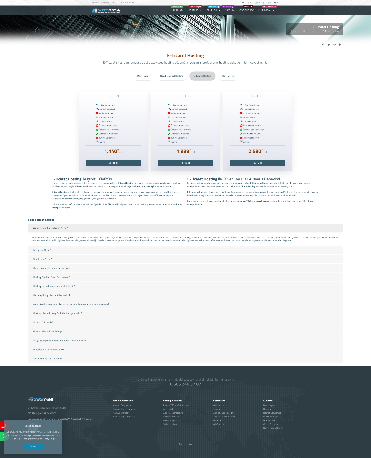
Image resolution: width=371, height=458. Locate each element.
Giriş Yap (248, 2)
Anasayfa (295, 31)
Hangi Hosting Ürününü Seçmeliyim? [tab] (52, 268)
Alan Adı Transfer (121, 413)
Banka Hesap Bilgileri (273, 428)
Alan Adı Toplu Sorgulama (125, 409)
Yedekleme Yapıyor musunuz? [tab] (48, 349)
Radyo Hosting (170, 424)
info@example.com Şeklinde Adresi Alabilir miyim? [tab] (59, 340)
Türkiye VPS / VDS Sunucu (176, 405)
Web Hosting (143, 76)
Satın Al (113, 163)
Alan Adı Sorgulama (122, 405)
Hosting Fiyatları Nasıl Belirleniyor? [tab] (51, 277)
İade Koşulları (269, 420)
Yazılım (216, 409)
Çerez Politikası (270, 424)
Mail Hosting (228, 76)
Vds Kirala (218, 420)
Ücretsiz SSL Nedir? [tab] (43, 322)
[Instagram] (180, 444)
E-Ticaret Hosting (202, 76)
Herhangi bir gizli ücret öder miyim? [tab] (51, 295)
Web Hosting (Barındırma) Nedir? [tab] (50, 228)
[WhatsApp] (190, 444)
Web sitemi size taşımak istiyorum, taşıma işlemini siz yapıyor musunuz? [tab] (71, 304)
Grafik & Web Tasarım (223, 413)
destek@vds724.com (104, 2)
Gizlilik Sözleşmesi (272, 417)
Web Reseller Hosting (173, 413)
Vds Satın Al (218, 424)
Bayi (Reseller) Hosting (171, 76)
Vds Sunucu (218, 405)
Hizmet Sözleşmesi (272, 413)
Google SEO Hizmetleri (224, 417)
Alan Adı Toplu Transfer (124, 417)
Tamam (33, 446)
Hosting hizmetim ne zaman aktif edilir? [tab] (54, 286)
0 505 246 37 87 (126, 2)
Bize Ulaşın (268, 405)
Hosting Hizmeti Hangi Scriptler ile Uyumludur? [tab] (57, 313)
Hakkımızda (268, 409)
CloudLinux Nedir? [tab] (42, 259)
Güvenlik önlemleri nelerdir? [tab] (47, 358)
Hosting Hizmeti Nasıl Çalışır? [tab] (48, 331)
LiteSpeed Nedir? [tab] (42, 250)
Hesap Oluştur (265, 2)
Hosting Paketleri (311, 31)
